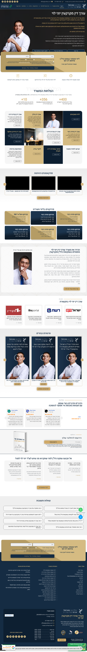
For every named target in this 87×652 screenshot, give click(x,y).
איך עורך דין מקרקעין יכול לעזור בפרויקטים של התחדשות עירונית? (24, 527)
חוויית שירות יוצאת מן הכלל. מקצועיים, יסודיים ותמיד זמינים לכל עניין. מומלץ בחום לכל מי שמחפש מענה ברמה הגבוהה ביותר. (33, 419)
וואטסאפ (22, 60)
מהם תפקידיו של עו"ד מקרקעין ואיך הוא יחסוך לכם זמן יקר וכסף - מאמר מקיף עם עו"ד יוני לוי (13, 318)
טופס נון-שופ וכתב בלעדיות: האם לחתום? (20, 585)
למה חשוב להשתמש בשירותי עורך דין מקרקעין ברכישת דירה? (23, 514)
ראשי (61, 6)
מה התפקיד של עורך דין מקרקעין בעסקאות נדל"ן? (27, 508)
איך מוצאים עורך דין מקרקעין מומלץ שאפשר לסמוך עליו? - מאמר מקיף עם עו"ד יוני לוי (34, 318)
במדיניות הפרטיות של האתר (24, 62)
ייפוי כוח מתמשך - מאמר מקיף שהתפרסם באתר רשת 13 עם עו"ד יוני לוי (53, 318)
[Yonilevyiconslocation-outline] (12, 2)
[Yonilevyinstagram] (3, 2)
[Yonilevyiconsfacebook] (15, 2)
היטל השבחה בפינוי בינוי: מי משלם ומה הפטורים (18, 575)
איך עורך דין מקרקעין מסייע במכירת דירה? (29, 521)
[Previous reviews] (61, 418)
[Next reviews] (6, 418)
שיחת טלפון (30, 60)
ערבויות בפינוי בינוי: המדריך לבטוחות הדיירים (19, 578)
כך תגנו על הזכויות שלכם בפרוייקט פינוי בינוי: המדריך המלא (15, 465)
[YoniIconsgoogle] (10, 2)
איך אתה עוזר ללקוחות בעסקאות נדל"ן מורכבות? (67, 514)
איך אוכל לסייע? (45, 6)
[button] (4, 184)
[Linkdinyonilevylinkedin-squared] (5, 2)
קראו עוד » (78, 475)
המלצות (24, 6)
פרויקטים (35, 6)
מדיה (30, 6)
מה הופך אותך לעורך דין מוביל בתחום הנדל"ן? (68, 508)
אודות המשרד (55, 6)
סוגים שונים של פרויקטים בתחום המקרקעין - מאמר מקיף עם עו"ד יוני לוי (73, 318)
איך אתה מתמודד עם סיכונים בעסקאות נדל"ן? (68, 527)
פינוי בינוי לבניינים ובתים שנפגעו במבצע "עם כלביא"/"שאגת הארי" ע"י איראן (34, 465)
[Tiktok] (25, 636)
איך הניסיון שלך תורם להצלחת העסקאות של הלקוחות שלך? (64, 521)
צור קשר (18, 6)
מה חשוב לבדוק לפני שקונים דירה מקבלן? (54, 464)
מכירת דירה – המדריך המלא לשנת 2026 (74, 464)
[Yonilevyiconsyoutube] (7, 2)
